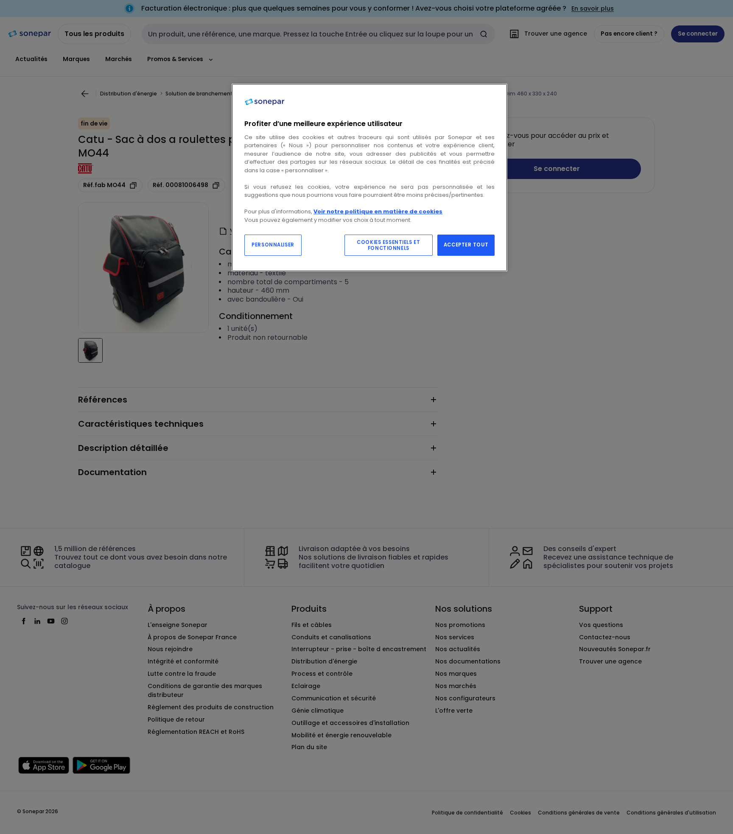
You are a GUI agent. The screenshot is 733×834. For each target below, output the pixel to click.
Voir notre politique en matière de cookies (377, 211)
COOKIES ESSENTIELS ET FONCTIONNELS (388, 245)
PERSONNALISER (273, 244)
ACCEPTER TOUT (466, 244)
